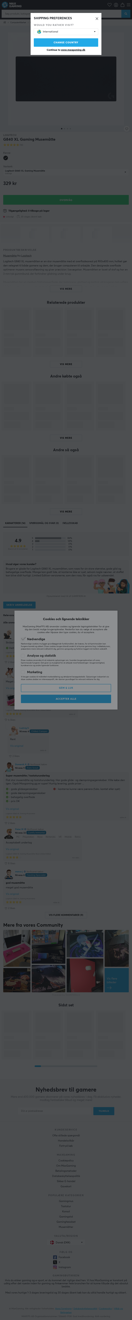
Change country (66, 42)
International (50, 31)
